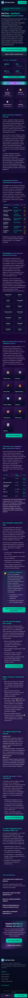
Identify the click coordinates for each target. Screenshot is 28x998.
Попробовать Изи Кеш (14, 77)
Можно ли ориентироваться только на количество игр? (11, 906)
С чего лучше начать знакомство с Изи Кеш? (13, 880)
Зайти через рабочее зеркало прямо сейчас (14, 609)
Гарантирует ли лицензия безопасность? (10, 912)
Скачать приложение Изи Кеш (14, 817)
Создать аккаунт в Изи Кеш (14, 665)
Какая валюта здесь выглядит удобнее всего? (12, 893)
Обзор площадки (5, 974)
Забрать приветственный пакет (14, 54)
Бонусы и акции (4, 979)
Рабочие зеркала (5, 976)
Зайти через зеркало (14, 940)
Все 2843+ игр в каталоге (14, 435)
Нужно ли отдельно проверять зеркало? (12, 900)
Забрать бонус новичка (14, 945)
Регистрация (22, 2)
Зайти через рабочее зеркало (14, 49)
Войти (7, 995)
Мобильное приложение (6, 981)
